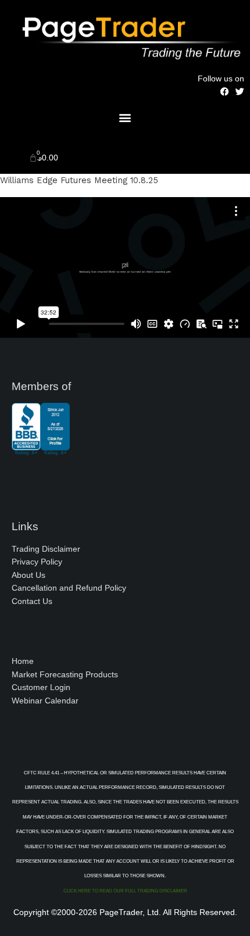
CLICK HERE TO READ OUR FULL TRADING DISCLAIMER (125, 891)
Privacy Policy (37, 562)
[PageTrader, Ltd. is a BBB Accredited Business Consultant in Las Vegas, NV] (41, 449)
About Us (28, 575)
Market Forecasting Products (65, 674)
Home (23, 661)
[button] (125, 117)
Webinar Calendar (45, 700)
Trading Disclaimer (46, 549)
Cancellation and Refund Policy (69, 588)
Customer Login (41, 687)
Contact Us (32, 601)
